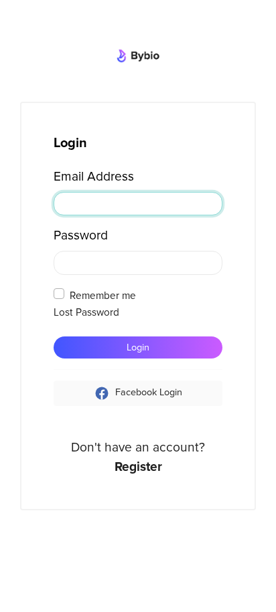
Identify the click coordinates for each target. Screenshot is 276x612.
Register (138, 467)
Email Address (94, 177)
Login (138, 347)
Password (81, 235)
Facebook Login (147, 393)
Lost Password (86, 312)
